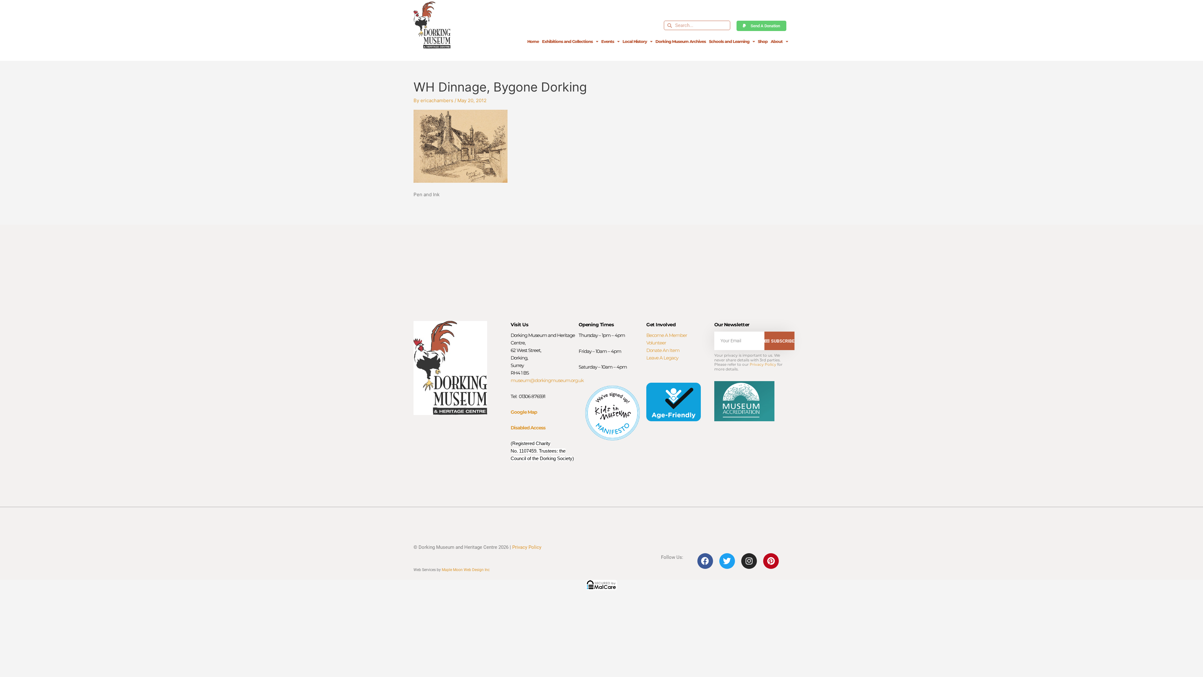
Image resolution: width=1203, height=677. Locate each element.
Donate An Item (663, 350)
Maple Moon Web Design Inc (466, 570)
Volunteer (656, 343)
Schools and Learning (729, 41)
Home (533, 41)
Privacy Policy (763, 364)
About (777, 41)
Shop (763, 41)
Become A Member (666, 335)
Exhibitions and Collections (567, 41)
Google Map (524, 412)
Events (607, 41)
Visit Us (519, 325)
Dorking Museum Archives (680, 41)
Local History (634, 41)
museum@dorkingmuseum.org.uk (547, 380)
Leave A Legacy (662, 358)
